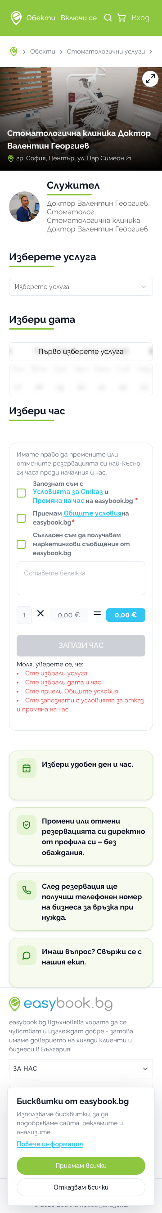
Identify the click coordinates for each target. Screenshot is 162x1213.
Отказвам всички (81, 1187)
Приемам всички (81, 1165)
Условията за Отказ (68, 491)
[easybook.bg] (16, 18)
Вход (140, 18)
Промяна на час (58, 500)
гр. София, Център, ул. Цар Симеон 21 (73, 158)
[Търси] (108, 17)
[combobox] (81, 287)
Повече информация (50, 1144)
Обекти (42, 51)
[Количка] (121, 17)
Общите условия (92, 513)
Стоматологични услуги (106, 51)
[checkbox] (21, 493)
